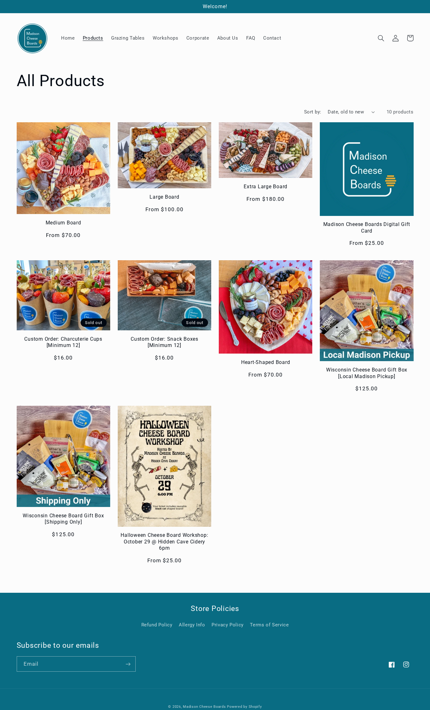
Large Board (164, 197)
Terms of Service (269, 625)
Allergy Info (192, 625)
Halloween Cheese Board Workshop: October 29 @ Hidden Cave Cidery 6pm (164, 541)
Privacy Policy (228, 625)
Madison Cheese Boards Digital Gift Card (366, 227)
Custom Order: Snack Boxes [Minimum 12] (164, 342)
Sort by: (312, 112)
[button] (381, 38)
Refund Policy (157, 625)
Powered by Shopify (244, 707)
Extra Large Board (265, 187)
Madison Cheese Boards (204, 707)
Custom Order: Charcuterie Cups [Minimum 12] (63, 342)
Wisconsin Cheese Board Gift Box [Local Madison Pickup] (366, 373)
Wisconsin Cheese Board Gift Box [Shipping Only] (63, 519)
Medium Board (63, 223)
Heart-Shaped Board (265, 362)
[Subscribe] (128, 664)
